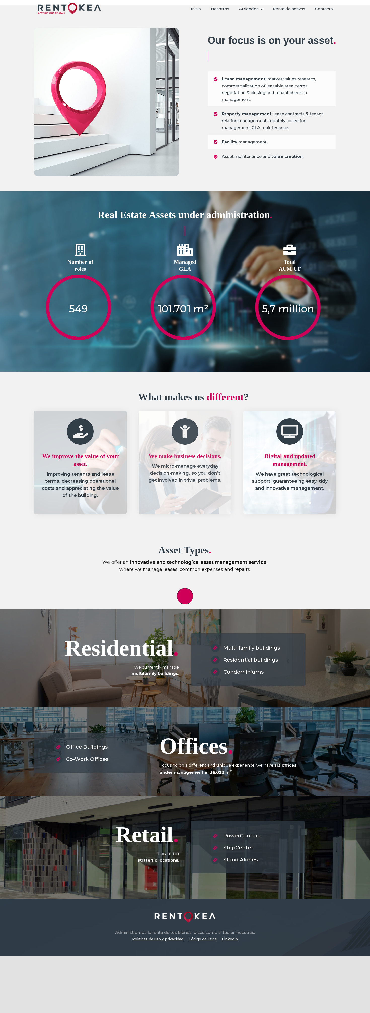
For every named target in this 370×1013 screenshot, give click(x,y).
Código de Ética (203, 939)
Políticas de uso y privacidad (157, 939)
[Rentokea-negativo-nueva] (185, 911)
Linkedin (230, 939)
